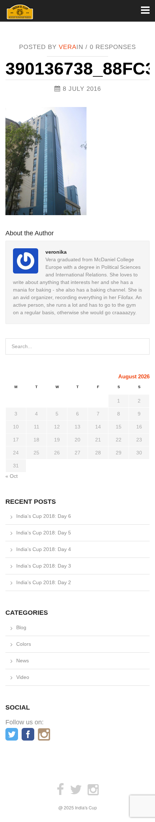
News (22, 660)
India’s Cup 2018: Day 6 (43, 516)
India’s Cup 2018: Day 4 (43, 549)
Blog (21, 627)
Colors (23, 644)
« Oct (11, 476)
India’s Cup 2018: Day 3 (43, 566)
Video (22, 677)
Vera (67, 47)
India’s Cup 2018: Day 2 (43, 582)
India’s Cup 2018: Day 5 (43, 533)
